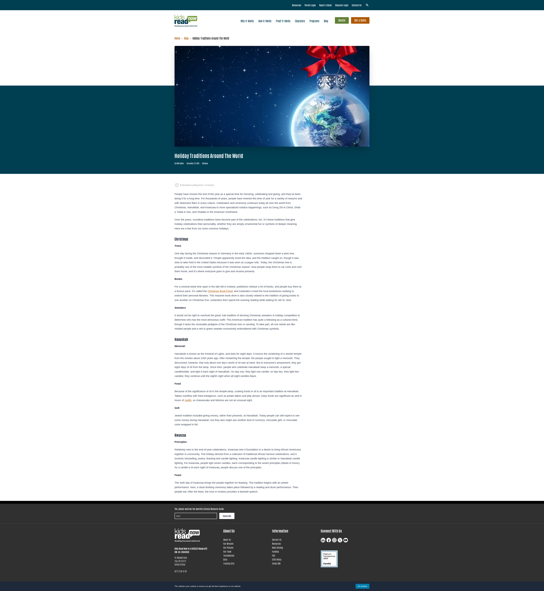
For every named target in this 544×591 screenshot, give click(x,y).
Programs (314, 21)
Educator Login (341, 5)
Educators (300, 21)
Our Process (228, 547)
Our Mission (228, 543)
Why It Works (247, 21)
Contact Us (357, 5)
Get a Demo (360, 20)
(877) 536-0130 (181, 571)
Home (177, 38)
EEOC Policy (276, 559)
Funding (275, 551)
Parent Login (310, 5)
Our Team (227, 551)
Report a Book (325, 5)
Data (225, 559)
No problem (362, 586)
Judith (188, 400)
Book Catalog (277, 547)
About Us (227, 539)
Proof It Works (283, 21)
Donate (341, 20)
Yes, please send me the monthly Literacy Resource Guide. (199, 508)
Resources (296, 5)
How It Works (264, 21)
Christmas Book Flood (220, 291)
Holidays (205, 163)
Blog (326, 21)
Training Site (228, 563)
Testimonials (228, 555)
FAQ (273, 555)
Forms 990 (276, 563)
